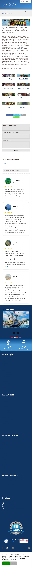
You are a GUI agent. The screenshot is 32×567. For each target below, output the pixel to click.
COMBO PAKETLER (7, 361)
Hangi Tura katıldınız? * (11, 133)
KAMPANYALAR (6, 363)
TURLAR (4, 359)
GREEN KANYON (6, 421)
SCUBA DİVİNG (6, 415)
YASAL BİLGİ (5, 482)
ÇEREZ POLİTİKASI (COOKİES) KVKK (11, 480)
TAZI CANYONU (6, 406)
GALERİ (4, 368)
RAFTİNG (4, 399)
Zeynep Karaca (8, 97)
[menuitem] (16, 170)
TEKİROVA (5, 453)
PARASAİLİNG (5, 423)
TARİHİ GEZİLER (6, 381)
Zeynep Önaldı (8, 88)
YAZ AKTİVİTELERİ (7, 385)
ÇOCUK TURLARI (6, 383)
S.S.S (3, 370)
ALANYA (4, 446)
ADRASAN (4, 451)
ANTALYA (4, 440)
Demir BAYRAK (23, 79)
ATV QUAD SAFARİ (7, 410)
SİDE (3, 468)
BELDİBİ (4, 457)
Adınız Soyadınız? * (9, 125)
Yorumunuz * (7, 140)
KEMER (4, 448)
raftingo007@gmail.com (11, 506)
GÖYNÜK (4, 455)
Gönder (16, 150)
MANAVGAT (5, 464)
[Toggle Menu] (28, 4)
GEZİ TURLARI (6, 372)
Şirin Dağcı (23, 107)
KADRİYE (4, 444)
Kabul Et (6, 563)
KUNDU (4, 442)
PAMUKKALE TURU (7, 426)
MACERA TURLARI (7, 374)
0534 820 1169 (8, 503)
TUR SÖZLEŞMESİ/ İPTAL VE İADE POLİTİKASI (14, 489)
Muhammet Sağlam (23, 88)
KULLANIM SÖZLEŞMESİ (8, 484)
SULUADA (5, 417)
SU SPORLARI (5, 379)
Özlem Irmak (23, 97)
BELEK (4, 459)
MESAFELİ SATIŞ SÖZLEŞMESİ (10, 487)
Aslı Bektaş (8, 79)
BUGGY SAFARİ (6, 412)
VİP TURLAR (5, 428)
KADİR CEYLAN (8, 107)
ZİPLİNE (4, 404)
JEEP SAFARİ (5, 408)
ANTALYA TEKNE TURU (8, 419)
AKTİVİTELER (5, 376)
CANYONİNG (5, 401)
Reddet (13, 563)
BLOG (3, 365)
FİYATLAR (4, 387)
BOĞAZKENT (5, 462)
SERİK (3, 466)
